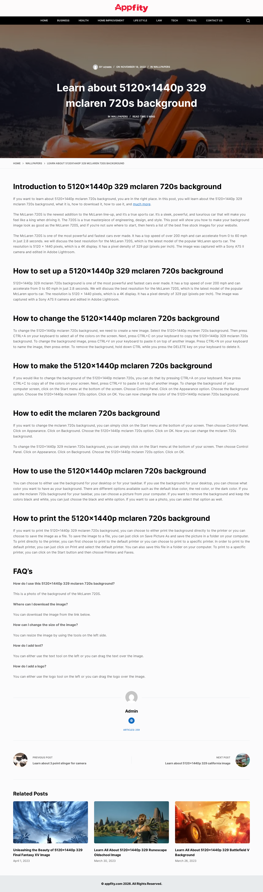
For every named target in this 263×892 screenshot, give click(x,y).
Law (159, 20)
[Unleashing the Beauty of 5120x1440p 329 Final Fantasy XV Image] (50, 822)
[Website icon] (131, 721)
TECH (174, 20)
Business (63, 20)
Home (44, 20)
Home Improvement (111, 20)
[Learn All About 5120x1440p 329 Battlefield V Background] (212, 822)
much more (141, 204)
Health (84, 20)
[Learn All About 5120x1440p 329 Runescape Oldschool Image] (131, 822)
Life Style (140, 20)
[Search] (248, 20)
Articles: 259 (131, 729)
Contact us (214, 20)
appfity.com (113, 884)
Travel (192, 20)
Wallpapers (161, 66)
